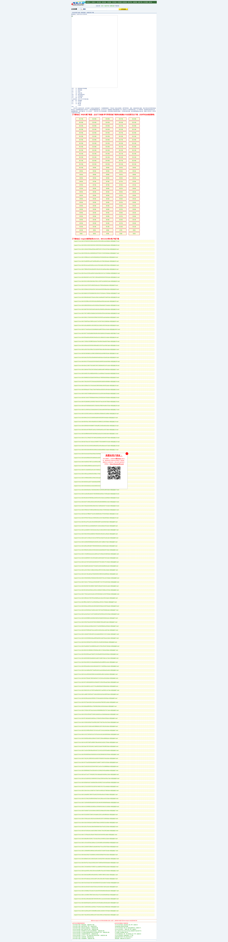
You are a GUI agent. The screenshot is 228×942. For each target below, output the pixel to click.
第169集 (94, 119)
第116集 (134, 153)
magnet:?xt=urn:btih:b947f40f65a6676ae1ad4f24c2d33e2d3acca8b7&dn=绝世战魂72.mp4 (96, 630)
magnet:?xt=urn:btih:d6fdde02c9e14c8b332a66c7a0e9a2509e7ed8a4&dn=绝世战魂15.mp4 (96, 858)
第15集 (81, 226)
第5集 (81, 233)
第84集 (94, 178)
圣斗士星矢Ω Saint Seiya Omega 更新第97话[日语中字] (128, 930)
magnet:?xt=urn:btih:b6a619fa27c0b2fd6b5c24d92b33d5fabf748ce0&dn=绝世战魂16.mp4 (96, 854)
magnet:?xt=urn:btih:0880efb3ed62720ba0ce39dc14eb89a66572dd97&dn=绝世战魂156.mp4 (97, 297)
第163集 (108, 122)
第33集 (107, 212)
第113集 (108, 157)
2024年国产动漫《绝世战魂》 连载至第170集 (83, 924)
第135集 (81, 143)
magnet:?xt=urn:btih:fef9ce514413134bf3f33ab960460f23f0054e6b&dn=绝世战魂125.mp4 (96, 417)
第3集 (107, 233)
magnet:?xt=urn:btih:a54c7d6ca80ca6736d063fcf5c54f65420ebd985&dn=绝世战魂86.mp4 (96, 574)
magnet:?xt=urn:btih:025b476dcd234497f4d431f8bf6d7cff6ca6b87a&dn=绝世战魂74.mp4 (95, 622)
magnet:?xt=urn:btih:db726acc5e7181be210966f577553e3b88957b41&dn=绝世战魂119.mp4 (97, 441)
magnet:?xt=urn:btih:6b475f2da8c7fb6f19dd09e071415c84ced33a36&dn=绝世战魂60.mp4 (96, 678)
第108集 (108, 160)
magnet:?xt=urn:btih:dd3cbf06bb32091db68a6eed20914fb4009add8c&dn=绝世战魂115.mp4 (96, 457)
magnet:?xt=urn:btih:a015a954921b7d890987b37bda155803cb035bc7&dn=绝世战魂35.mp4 (96, 778)
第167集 (121, 119)
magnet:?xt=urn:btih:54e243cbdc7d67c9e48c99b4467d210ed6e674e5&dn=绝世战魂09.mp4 (96, 882)
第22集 (121, 219)
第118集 (108, 153)
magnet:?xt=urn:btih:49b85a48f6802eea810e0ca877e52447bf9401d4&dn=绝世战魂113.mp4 (96, 465)
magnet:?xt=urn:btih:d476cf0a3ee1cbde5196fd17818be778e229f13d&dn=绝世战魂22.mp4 (96, 830)
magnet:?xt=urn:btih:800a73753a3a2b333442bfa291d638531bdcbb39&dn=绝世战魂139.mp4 (97, 361)
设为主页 (94, 4)
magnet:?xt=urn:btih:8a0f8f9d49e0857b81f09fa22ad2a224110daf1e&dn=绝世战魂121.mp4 (96, 433)
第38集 (107, 209)
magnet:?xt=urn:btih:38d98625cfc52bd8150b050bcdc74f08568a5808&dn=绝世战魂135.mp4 (96, 377)
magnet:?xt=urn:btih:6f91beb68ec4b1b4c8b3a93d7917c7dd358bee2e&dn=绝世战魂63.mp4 (96, 666)
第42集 (121, 205)
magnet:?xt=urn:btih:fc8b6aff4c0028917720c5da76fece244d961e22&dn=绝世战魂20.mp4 (96, 838)
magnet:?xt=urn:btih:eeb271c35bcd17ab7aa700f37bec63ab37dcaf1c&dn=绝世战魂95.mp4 (96, 538)
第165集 (81, 122)
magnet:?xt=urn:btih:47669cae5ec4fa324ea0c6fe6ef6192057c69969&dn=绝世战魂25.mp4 (96, 818)
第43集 (107, 205)
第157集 (121, 126)
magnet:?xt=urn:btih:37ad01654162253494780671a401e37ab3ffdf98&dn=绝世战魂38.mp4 (96, 766)
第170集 (81, 119)
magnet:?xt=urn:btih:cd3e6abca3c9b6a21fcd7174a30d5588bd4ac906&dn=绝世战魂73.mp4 (96, 626)
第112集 (121, 157)
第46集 (134, 202)
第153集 (108, 129)
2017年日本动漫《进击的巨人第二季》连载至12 (126, 924)
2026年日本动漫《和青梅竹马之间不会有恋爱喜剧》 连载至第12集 (88, 930)
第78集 (107, 181)
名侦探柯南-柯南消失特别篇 (121, 926)
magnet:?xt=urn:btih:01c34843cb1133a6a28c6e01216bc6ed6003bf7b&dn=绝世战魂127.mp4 (96, 409)
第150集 (81, 132)
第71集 (134, 185)
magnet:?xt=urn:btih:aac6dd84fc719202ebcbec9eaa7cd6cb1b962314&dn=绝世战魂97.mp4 (96, 530)
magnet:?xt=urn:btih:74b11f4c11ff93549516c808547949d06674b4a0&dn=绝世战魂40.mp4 (96, 758)
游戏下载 (140, 2)
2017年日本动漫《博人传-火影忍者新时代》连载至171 (128, 927)
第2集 (121, 233)
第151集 (134, 129)
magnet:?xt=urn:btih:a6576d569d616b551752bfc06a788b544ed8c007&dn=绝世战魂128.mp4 (97, 405)
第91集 (134, 171)
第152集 (121, 129)
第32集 (121, 212)
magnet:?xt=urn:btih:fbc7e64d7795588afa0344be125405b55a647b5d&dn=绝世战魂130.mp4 (96, 397)
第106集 (134, 160)
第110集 (81, 160)
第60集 (81, 195)
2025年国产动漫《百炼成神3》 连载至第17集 (83, 938)
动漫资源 (135, 2)
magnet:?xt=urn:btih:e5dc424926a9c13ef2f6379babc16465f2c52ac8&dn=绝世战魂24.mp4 (96, 822)
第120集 (81, 153)
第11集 (134, 226)
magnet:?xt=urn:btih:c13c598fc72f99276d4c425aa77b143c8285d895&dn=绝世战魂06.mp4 (96, 894)
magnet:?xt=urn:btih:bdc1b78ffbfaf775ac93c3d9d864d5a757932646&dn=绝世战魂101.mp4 (96, 513)
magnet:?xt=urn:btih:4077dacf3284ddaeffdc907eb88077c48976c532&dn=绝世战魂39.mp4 (96, 762)
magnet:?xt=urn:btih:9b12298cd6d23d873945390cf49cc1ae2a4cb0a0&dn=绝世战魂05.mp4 (96, 898)
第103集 (108, 164)
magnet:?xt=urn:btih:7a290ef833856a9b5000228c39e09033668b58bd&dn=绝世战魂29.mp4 (96, 802)
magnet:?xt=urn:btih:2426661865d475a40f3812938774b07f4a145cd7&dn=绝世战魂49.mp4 (96, 722)
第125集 (81, 150)
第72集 (121, 185)
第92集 (121, 171)
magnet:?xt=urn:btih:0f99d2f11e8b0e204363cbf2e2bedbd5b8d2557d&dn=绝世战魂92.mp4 (96, 550)
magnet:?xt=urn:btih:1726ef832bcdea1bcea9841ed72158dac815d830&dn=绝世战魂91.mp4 (96, 554)
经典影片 (94, 2)
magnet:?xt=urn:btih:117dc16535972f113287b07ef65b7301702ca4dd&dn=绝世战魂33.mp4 (96, 786)
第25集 (81, 219)
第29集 (94, 216)
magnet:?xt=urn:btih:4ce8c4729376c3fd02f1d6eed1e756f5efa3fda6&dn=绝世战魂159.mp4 (96, 285)
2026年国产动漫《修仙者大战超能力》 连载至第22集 (85, 927)
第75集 (81, 185)
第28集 (107, 216)
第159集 (94, 126)
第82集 (121, 178)
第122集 (121, 150)
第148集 (108, 132)
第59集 (94, 195)
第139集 (94, 139)
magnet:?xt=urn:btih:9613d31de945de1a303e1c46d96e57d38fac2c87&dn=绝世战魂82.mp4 (96, 590)
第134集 (94, 143)
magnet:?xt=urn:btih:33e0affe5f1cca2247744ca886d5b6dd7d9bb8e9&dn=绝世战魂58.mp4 (96, 686)
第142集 (121, 136)
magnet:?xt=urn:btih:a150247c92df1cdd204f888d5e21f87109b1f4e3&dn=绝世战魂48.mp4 (96, 726)
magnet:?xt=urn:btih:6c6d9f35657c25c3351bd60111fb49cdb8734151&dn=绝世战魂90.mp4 (96, 558)
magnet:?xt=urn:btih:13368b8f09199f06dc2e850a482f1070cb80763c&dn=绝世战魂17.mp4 (96, 850)
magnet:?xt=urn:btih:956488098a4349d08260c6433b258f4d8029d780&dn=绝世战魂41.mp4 (96, 754)
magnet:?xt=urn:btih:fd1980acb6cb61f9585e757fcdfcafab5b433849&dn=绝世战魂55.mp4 (95, 698)
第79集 (94, 181)
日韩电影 (109, 2)
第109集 (94, 160)
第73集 (107, 185)
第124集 (94, 150)
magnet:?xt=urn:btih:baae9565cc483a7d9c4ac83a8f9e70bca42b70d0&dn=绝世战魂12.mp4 (96, 870)
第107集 (121, 160)
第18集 (107, 223)
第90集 (81, 174)
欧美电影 (104, 2)
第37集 (121, 209)
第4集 (94, 233)
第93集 (107, 171)
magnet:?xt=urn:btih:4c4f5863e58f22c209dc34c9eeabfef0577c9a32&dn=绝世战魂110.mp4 (96, 477)
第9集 (94, 230)
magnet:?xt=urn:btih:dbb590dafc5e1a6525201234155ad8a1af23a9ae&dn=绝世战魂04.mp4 (96, 902)
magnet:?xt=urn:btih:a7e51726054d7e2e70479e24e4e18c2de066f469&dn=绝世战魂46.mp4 (96, 734)
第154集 (94, 129)
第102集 (121, 164)
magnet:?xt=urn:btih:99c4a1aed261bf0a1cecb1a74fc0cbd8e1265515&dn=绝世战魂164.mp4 (96, 265)
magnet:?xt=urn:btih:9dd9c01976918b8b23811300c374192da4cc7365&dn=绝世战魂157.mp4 (97, 293)
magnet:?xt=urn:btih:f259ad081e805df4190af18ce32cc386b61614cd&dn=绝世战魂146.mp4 (96, 337)
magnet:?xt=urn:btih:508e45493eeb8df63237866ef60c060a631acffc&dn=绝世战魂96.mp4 (96, 534)
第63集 (107, 192)
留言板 (150, 2)
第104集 (94, 164)
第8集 (107, 230)
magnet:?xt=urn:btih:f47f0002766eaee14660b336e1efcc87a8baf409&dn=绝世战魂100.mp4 (96, 517)
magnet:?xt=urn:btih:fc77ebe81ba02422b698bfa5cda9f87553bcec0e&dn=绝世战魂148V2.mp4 (97, 329)
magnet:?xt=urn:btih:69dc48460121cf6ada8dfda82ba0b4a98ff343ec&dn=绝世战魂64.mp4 (96, 662)
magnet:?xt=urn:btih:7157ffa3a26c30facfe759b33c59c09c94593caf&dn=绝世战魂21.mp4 (95, 834)
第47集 (121, 202)
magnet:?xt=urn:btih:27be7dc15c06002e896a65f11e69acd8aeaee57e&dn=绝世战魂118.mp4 (96, 445)
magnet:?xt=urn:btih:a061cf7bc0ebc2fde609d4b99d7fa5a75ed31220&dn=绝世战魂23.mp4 (96, 826)
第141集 (134, 136)
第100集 (81, 167)
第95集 (81, 171)
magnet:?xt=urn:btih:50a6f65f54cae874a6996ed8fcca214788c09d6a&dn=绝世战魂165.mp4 (96, 261)
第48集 (107, 202)
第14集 (94, 226)
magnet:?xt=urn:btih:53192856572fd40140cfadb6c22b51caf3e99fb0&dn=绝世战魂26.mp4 (96, 814)
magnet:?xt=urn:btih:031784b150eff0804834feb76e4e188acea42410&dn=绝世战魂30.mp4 (96, 798)
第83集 (107, 178)
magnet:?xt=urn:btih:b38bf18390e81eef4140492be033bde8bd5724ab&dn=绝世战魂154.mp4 (96, 305)
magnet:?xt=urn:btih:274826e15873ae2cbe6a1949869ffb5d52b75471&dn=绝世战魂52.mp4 (96, 710)
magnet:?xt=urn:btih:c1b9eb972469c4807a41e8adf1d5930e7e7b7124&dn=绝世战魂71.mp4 (96, 634)
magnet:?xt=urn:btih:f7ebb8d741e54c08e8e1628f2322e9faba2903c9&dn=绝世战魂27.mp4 (96, 810)
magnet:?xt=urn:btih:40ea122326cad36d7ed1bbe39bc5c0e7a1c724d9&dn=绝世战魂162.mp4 (97, 273)
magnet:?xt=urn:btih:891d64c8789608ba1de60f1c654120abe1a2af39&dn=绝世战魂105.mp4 (96, 497)
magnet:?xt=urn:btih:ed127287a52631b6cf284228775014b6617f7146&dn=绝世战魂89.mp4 (96, 562)
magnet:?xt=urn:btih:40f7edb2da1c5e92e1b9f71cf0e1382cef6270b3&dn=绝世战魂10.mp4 (96, 878)
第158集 (108, 126)
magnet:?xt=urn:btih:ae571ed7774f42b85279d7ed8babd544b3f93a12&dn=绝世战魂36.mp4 (96, 774)
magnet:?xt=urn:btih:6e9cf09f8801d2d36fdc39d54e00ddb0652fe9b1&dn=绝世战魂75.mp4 (96, 618)
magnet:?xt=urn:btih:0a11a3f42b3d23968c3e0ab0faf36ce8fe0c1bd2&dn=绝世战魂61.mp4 (96, 674)
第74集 (94, 185)
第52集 (121, 199)
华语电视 (114, 2)
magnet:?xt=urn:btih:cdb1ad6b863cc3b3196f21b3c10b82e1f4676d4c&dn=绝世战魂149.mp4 (96, 325)
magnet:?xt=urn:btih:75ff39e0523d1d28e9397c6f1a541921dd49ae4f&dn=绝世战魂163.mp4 (96, 269)
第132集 (121, 143)
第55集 (81, 199)
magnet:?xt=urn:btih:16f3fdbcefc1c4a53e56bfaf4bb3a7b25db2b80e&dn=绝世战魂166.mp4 (96, 257)
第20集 (81, 223)
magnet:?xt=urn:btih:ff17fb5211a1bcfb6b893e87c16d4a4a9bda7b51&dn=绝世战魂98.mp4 (96, 526)
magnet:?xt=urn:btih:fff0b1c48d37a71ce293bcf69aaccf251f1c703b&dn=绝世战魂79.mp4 (95, 602)
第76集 (134, 181)
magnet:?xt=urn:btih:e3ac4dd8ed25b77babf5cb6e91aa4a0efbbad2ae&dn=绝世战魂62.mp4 (96, 670)
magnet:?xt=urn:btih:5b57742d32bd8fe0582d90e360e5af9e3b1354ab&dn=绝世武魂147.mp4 (96, 333)
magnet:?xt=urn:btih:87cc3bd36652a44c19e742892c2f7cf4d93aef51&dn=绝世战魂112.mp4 (96, 469)
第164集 (94, 122)
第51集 (134, 199)
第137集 (121, 139)
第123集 (108, 150)
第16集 (134, 223)
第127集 (121, 146)
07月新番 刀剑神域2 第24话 (121, 932)
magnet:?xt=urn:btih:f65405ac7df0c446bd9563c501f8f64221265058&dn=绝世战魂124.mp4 (96, 421)
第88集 (107, 174)
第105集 (81, 164)
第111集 (134, 157)
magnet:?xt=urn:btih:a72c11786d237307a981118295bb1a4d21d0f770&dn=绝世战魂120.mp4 (96, 437)
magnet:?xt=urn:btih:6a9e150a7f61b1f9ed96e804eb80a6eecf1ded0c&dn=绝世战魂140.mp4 (96, 357)
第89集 (94, 174)
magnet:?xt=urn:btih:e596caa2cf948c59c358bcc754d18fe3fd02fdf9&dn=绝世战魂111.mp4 (96, 473)
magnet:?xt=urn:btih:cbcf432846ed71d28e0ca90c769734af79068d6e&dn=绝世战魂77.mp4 (96, 610)
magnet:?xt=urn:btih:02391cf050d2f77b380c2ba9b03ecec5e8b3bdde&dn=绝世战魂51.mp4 (96, 714)
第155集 (81, 129)
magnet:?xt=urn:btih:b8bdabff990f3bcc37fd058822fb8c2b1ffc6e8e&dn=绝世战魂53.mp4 (95, 706)
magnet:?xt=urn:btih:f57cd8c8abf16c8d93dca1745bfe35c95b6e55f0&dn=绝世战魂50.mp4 (96, 718)
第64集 (94, 192)
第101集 (134, 164)
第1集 (134, 233)
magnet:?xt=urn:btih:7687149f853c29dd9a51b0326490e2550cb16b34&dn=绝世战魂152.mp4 (97, 313)
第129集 (94, 146)
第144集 (94, 136)
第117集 (121, 153)
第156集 (134, 126)
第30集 (81, 216)
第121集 (134, 150)
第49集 (94, 202)
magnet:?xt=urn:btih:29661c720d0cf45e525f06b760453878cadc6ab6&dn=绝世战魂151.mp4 (96, 317)
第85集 (81, 178)
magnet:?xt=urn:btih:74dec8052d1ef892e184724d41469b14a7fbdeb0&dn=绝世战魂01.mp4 (96, 914)
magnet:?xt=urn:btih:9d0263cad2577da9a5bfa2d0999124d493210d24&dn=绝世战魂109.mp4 (97, 481)
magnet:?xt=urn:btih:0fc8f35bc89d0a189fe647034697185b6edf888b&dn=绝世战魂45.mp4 (96, 738)
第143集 (108, 136)
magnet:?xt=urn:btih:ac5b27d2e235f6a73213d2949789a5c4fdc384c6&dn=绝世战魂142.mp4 (96, 349)
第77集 (121, 181)
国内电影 (99, 2)
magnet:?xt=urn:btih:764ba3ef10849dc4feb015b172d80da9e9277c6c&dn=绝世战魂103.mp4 (96, 505)
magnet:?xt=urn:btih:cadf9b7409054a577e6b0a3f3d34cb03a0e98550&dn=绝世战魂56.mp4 (96, 694)
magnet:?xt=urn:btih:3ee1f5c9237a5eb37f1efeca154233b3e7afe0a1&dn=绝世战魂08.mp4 (96, 886)
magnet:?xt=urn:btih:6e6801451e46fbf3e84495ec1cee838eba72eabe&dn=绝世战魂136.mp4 (96, 373)
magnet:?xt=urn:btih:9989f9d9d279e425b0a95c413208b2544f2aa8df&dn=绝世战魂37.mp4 (96, 770)
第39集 (94, 209)
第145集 (81, 136)
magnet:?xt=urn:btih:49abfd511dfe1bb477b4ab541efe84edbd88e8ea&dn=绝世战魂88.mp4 (96, 566)
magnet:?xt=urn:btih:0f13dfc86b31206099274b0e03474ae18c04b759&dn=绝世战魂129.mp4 (96, 401)
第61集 (134, 192)
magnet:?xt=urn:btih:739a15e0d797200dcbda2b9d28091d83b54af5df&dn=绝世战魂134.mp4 (96, 381)
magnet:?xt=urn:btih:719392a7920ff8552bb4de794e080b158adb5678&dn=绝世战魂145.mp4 (96, 341)
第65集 (81, 192)
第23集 (107, 219)
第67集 (121, 188)
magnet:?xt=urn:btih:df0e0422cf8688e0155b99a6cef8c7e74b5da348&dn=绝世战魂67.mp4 (96, 650)
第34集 (94, 212)
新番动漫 (112, 6)
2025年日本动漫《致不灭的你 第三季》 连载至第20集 (85, 929)
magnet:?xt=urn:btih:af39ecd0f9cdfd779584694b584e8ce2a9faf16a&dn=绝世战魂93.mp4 (95, 546)
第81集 (134, 178)
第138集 (108, 139)
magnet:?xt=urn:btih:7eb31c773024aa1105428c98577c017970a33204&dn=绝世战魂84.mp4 (96, 582)
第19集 (94, 223)
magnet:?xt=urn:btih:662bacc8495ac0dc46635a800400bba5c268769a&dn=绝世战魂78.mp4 (96, 606)
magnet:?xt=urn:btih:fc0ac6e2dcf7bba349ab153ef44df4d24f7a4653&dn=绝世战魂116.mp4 (96, 453)
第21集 (134, 219)
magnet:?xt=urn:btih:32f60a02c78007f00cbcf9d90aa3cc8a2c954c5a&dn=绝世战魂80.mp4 (96, 598)
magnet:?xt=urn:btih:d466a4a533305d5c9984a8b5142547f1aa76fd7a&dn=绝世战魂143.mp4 (96, 345)
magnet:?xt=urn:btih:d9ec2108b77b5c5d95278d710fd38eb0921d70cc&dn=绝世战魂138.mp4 (96, 365)
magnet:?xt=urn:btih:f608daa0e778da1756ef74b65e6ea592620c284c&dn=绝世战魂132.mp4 (96, 389)
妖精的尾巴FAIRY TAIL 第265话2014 (123, 937)
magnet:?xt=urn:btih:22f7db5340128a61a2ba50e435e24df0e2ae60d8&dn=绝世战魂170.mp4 (96, 241)
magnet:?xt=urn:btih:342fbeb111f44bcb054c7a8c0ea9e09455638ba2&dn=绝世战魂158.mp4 (96, 289)
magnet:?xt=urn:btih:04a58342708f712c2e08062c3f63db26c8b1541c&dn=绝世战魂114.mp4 (96, 461)
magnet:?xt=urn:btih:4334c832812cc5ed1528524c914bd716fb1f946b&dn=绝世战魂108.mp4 (96, 485)
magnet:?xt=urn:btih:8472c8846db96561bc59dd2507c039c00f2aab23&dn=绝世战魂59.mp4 (96, 682)
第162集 (121, 122)
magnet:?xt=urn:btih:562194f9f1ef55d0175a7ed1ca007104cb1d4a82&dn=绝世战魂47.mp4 (96, 730)
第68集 (107, 188)
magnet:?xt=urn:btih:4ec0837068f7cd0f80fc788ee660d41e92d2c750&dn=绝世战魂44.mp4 (96, 742)
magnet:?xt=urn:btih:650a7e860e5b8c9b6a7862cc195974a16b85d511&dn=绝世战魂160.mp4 (97, 281)
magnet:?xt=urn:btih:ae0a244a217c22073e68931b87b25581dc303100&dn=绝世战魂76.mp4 (96, 614)
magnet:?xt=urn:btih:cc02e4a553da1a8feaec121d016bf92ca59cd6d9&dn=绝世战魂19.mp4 (96, 842)
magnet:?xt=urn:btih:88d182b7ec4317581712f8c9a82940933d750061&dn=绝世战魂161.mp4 (97, 277)
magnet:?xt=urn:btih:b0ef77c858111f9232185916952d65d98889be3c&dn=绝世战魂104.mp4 (96, 501)
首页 (102, 6)
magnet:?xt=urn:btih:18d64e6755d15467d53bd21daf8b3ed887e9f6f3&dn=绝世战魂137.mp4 (96, 369)
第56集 (134, 195)
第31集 (134, 212)
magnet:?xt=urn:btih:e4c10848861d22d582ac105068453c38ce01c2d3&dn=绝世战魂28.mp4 (96, 806)
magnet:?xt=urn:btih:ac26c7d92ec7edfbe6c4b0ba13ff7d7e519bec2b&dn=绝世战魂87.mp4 (96, 570)
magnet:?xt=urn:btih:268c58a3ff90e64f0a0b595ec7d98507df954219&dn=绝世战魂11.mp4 (96, 874)
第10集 (81, 230)
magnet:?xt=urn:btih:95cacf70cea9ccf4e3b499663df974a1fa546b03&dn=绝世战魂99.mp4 (96, 522)
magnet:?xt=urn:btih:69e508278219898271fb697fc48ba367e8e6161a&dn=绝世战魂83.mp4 (96, 586)
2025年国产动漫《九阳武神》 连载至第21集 (83, 937)
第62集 (121, 192)
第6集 (134, 230)
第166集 (134, 119)
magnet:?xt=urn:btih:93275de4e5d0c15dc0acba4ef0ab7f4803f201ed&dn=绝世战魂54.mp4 (96, 702)
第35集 (81, 212)
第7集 (121, 230)
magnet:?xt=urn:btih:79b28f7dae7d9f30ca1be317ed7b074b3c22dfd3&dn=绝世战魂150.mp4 (96, 321)
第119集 (94, 153)
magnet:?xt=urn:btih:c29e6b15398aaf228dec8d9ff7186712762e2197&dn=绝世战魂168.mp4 (96, 249)
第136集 (134, 139)
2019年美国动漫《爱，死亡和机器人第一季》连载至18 (128, 934)
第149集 (94, 132)
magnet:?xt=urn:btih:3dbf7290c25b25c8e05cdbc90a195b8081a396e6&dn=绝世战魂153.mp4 (96, 309)
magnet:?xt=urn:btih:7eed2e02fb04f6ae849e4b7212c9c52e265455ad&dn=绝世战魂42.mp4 (96, 750)
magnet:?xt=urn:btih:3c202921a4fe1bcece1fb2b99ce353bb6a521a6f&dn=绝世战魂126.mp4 (96, 413)
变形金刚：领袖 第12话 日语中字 (123, 938)
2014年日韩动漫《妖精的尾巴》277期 (124, 935)
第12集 (121, 226)
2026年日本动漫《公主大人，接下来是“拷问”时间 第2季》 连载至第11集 (90, 935)
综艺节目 (130, 2)
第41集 (134, 205)
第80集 (81, 181)
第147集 (121, 132)
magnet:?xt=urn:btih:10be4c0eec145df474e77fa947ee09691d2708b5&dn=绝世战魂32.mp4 (96, 790)
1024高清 (145, 2)
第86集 (134, 174)
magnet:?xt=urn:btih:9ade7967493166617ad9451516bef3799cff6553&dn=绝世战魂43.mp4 (96, 746)
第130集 (81, 146)
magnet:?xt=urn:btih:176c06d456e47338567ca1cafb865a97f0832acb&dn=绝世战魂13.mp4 (96, 866)
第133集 (108, 143)
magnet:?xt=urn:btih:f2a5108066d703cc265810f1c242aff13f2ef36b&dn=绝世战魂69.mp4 (95, 642)
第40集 (81, 209)
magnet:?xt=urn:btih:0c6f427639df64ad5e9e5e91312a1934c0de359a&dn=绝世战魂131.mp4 (96, 393)
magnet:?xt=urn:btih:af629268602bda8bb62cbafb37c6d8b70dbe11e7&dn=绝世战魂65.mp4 (96, 658)
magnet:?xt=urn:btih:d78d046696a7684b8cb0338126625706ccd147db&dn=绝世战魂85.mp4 (96, 578)
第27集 (121, 216)
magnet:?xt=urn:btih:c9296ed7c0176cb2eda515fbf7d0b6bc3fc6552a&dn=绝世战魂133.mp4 (96, 385)
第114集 (94, 157)
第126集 (134, 146)
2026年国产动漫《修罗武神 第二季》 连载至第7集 (85, 926)
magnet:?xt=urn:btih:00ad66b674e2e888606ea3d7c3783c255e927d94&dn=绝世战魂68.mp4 (96, 646)
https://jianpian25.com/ (117, 464)
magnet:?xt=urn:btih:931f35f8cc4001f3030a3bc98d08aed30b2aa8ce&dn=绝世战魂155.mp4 (96, 301)
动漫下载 (106, 6)
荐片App (118, 458)
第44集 (94, 205)
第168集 (108, 119)
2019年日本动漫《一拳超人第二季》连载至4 (125, 929)
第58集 (107, 195)
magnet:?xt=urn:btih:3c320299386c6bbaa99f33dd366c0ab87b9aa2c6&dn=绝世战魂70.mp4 (96, 638)
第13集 (107, 226)
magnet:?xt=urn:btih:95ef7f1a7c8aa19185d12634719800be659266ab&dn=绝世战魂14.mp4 (96, 862)
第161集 (134, 122)
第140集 (81, 139)
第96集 (134, 167)
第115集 (81, 157)
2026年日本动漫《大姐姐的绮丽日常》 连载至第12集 (85, 934)
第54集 (94, 199)
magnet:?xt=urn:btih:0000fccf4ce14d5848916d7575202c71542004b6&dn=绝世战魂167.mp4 (96, 253)
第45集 (81, 205)
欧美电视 (125, 2)
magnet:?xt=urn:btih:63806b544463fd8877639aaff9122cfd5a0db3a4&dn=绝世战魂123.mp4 (96, 425)
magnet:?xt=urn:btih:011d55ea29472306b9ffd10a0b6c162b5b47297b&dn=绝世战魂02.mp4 (96, 910)
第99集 (94, 167)
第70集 (81, 188)
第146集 (134, 132)
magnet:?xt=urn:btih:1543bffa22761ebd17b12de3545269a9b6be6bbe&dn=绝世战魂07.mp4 (96, 890)
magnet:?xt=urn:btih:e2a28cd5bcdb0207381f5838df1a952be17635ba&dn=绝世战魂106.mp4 (96, 493)
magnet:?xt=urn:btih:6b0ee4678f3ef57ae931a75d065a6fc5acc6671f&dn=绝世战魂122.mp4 (96, 429)
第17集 (121, 223)
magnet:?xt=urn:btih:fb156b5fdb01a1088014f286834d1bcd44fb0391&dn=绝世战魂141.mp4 (96, 353)
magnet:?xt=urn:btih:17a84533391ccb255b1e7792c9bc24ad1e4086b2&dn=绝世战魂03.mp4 (96, 906)
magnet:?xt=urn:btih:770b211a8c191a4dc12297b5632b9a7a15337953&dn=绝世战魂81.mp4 (96, 594)
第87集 (121, 174)
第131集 (134, 143)
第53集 (107, 199)
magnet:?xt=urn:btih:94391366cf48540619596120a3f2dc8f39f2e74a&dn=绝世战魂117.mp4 (96, 449)
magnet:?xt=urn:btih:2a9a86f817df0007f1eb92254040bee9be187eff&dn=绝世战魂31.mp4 (96, 794)
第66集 (134, 188)
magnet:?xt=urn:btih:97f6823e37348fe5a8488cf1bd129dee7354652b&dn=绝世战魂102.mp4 (96, 509)
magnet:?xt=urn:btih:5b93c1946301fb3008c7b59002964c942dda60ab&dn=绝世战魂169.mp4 (96, 245)
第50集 (81, 202)
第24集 (94, 219)
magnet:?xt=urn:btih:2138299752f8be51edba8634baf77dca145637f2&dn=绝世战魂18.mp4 (96, 846)
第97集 (121, 167)
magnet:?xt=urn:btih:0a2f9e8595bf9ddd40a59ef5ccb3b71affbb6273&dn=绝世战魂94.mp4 (95, 542)
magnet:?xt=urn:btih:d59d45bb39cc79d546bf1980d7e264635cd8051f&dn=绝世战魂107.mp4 (96, 489)
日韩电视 (119, 2)
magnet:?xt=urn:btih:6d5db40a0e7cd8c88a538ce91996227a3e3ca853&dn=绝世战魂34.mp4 (96, 782)
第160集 (81, 126)
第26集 (134, 216)
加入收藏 (88, 4)
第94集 (94, 171)
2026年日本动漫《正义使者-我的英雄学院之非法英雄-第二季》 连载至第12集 (91, 932)
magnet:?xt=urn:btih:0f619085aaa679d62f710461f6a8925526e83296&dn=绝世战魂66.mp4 (96, 654)
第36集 (134, 209)
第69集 (94, 188)
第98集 (107, 167)
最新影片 (88, 2)
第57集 (121, 195)
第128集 (108, 146)
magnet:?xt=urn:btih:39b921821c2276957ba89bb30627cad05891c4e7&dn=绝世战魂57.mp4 (96, 690)
